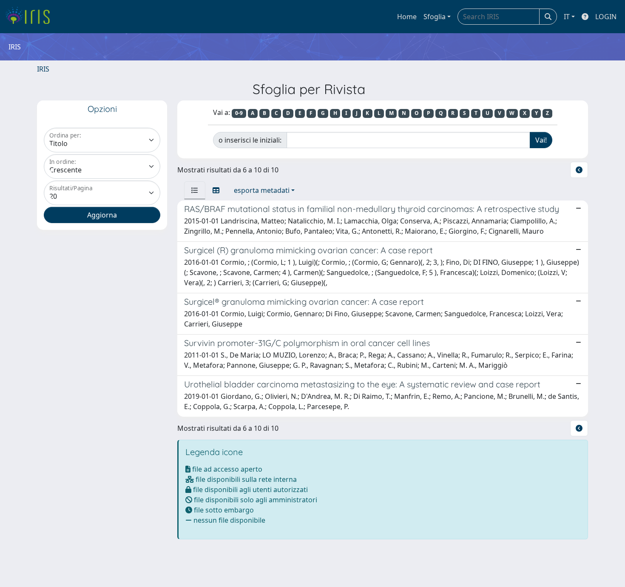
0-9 (239, 113)
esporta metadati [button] (262, 190)
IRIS (43, 69)
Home (407, 16)
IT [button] (567, 16)
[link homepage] (31, 16)
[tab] (194, 190)
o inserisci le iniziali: (250, 140)
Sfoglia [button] (434, 16)
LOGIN (605, 16)
